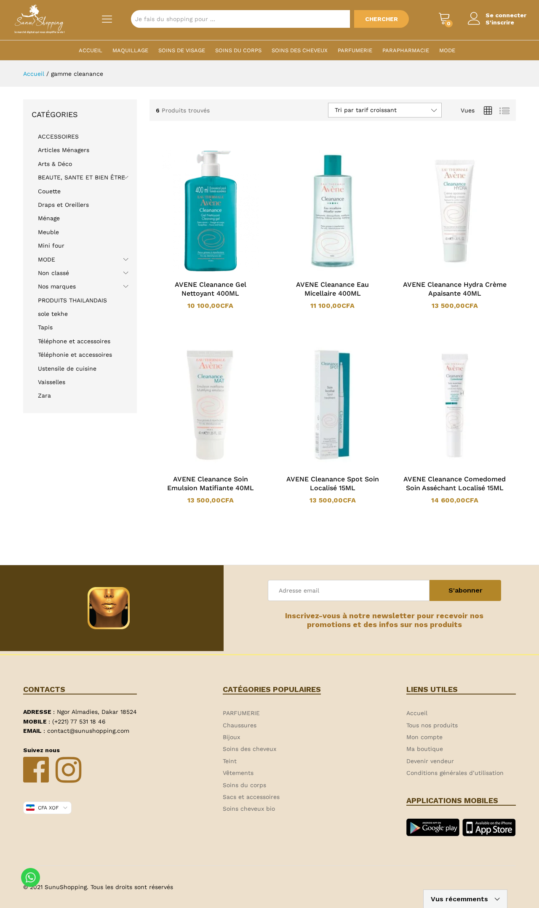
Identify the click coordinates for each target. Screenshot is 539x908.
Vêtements (238, 772)
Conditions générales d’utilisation (455, 772)
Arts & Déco (55, 163)
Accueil (90, 50)
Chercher (381, 19)
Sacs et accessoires (251, 796)
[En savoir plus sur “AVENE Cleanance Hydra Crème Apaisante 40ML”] (444, 270)
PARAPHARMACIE (405, 50)
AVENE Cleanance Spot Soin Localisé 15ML (332, 483)
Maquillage (130, 50)
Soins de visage (181, 50)
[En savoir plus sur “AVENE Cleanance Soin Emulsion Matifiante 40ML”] (199, 465)
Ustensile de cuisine (67, 368)
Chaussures (239, 725)
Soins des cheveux (300, 50)
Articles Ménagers (63, 150)
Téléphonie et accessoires (75, 354)
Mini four (51, 245)
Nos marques (57, 286)
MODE (447, 50)
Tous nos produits (432, 725)
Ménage (49, 218)
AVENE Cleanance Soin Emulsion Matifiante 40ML (210, 483)
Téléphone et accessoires (74, 341)
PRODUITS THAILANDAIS (72, 300)
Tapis (45, 327)
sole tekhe (53, 313)
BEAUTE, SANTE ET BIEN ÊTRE (81, 177)
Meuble (48, 232)
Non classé (53, 273)
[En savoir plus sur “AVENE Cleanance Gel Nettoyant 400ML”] (199, 270)
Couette (49, 191)
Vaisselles (51, 382)
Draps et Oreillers (63, 204)
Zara (44, 395)
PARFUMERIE (355, 50)
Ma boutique (424, 748)
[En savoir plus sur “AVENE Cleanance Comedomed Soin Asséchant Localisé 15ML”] (444, 465)
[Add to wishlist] (219, 270)
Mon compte (424, 737)
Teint (230, 761)
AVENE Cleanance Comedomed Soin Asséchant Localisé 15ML (454, 483)
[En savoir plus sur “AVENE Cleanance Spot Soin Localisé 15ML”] (322, 465)
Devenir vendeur (430, 761)
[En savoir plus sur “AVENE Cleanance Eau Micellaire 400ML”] (322, 270)
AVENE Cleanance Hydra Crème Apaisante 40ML (455, 288)
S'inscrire (500, 22)
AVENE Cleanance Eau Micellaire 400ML (332, 288)
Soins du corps (238, 50)
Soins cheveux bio (249, 808)
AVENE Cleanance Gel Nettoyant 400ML (210, 288)
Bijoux (231, 737)
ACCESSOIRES (58, 136)
